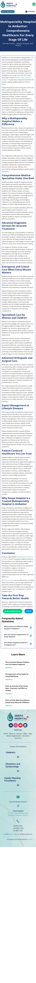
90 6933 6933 (31, 11)
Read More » (9, 667)
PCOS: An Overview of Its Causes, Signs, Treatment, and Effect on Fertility (16, 688)
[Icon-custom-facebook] (11, 725)
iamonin (30, 839)
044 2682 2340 (18, 828)
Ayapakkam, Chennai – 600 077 (18, 815)
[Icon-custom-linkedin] (25, 725)
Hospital (18, 45)
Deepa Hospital (9, 580)
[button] (34, 4)
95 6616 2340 (17, 830)
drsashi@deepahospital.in (18, 802)
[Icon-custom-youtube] (20, 725)
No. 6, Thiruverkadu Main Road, (18, 813)
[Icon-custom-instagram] (15, 725)
